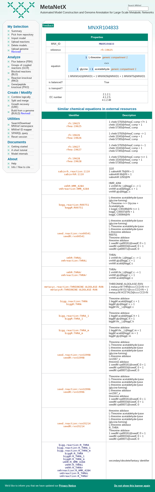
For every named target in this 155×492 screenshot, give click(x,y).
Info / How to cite (20, 167)
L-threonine (95, 57)
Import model (18, 38)
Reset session (19, 136)
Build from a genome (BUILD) (22, 112)
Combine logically (21, 97)
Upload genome (19, 50)
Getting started (19, 146)
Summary (16, 31)
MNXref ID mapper (21, 129)
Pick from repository (22, 34)
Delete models (19, 45)
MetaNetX (53, 7)
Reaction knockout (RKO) (21, 79)
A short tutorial (19, 150)
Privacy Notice (67, 485)
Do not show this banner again (132, 485)
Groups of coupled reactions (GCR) (21, 66)
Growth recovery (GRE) (20, 105)
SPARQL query (19, 133)
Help (13, 163)
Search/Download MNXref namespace (22, 124)
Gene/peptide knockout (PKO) (20, 86)
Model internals (19, 153)
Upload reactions (20, 41)
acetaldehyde (102, 69)
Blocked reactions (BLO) (21, 73)
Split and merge (20, 100)
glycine (84, 69)
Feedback (48, 25)
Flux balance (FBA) (22, 61)
